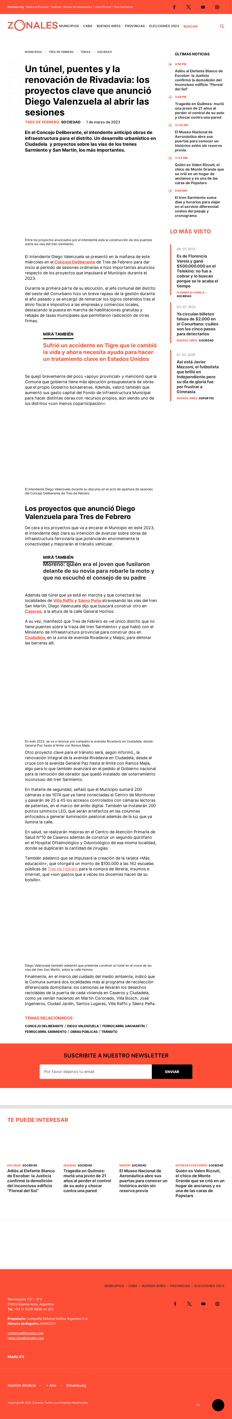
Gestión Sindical (22, 1385)
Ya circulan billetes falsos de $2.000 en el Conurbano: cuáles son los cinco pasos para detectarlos (197, 324)
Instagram (217, 7)
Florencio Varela (191, 292)
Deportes (206, 398)
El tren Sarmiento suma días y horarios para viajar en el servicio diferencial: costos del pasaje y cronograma (197, 206)
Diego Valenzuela (83, 1026)
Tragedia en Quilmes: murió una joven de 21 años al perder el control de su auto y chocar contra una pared (199, 110)
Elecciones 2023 (164, 26)
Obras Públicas (84, 1032)
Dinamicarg (76, 1385)
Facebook (174, 7)
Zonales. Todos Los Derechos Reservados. (60, 1402)
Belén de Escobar (37, 7)
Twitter (188, 7)
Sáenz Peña (89, 600)
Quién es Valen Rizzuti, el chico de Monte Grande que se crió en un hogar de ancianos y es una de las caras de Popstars (199, 173)
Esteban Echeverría (191, 1165)
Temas (85, 52)
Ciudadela (35, 637)
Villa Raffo (63, 600)
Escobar (14, 1165)
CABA (87, 26)
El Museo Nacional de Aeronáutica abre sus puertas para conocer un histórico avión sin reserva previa (198, 141)
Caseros (33, 611)
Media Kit (16, 1356)
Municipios (69, 26)
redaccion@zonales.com (26, 1338)
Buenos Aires (109, 26)
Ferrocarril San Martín (123, 1026)
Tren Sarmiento (123, 7)
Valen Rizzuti (103, 7)
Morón (124, 1165)
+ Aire (51, 1385)
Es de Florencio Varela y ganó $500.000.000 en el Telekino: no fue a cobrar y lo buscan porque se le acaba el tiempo (197, 271)
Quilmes (56, 7)
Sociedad (104, 52)
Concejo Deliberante (74, 262)
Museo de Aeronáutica (78, 7)
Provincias (135, 26)
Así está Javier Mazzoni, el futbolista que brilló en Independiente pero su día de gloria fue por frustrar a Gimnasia (198, 376)
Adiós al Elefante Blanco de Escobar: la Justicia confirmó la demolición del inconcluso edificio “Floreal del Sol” (199, 80)
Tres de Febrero (61, 52)
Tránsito (109, 1032)
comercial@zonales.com (26, 1333)
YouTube (203, 7)
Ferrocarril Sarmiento (46, 1032)
